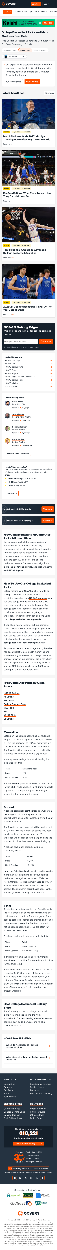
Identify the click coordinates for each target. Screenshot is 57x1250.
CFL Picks (9, 718)
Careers (8, 1087)
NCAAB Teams (11, 370)
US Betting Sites (12, 1108)
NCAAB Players (11, 373)
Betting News (36, 1087)
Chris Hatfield (18, 439)
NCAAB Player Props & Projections (19, 377)
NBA (6, 711)
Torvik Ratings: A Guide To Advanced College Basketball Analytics (24, 251)
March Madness (12, 386)
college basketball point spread (22, 810)
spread (28, 566)
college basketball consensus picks (22, 642)
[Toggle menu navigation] (53, 4)
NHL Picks (9, 700)
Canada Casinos (12, 1115)
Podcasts (34, 1090)
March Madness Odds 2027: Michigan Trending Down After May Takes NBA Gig (26, 138)
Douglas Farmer (19, 427)
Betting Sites (13, 1103)
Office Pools (36, 1118)
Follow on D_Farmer (21, 433)
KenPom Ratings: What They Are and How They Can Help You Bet (27, 195)
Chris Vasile (17, 402)
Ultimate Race (37, 1115)
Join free (36, 4)
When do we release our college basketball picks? (22, 1046)
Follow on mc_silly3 (20, 408)
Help (7, 1173)
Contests (36, 1103)
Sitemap (42, 1173)
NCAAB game (16, 570)
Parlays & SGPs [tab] (40, 50)
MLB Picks (9, 707)
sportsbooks (37, 912)
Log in (46, 4)
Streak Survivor (38, 1108)
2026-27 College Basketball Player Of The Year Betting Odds (27, 308)
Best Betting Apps (13, 1118)
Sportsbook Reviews (40, 1084)
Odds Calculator (22, 983)
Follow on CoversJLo (21, 420)
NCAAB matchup (38, 598)
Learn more (11, 493)
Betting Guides (40, 1079)
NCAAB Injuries (11, 383)
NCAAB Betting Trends (14, 380)
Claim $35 (48, 23)
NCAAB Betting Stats (14, 367)
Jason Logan (18, 414)
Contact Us (9, 1084)
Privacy (12, 1173)
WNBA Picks (10, 715)
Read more (50, 93)
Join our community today (28, 1143)
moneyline (19, 566)
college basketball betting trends (24, 619)
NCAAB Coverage (13, 82)
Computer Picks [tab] (10, 50)
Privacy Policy (32, 347)
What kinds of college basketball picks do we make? (27, 1058)
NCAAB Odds (41, 11)
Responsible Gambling (41, 1093)
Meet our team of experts (17, 453)
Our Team (8, 1090)
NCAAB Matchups (12, 360)
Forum (49, 1173)
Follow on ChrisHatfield (22, 445)
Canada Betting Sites (14, 1111)
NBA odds (22, 930)
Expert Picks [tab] (25, 50)
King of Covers (37, 1111)
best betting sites (30, 1018)
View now (48, 509)
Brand (7, 1093)
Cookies (34, 1173)
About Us (10, 1079)
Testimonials (10, 1096)
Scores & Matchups (23, 11)
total (40, 566)
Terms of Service (23, 1173)
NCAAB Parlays (11, 693)
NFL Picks (9, 696)
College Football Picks (15, 704)
